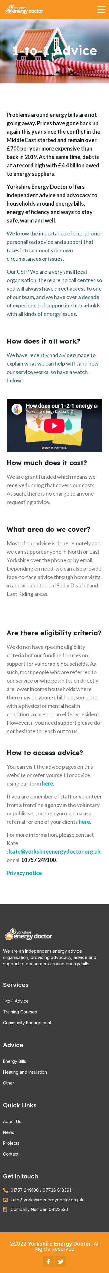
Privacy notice (24, 873)
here (47, 783)
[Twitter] (60, 1261)
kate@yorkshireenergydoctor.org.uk (55, 851)
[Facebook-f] (48, 1261)
